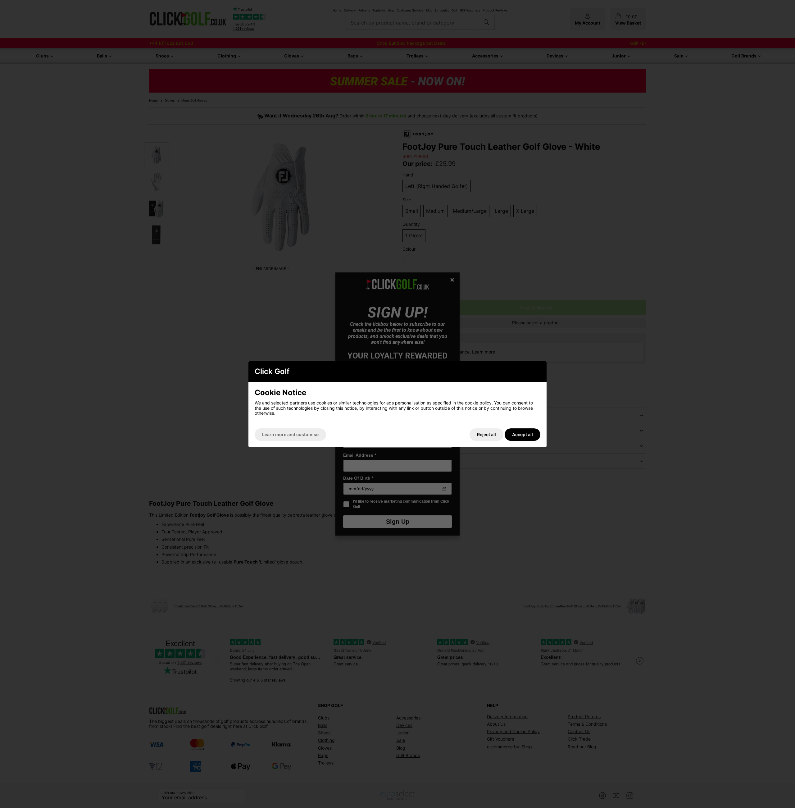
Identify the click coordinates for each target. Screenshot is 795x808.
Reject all (486, 434)
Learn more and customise (290, 434)
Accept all (522, 434)
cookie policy (478, 402)
